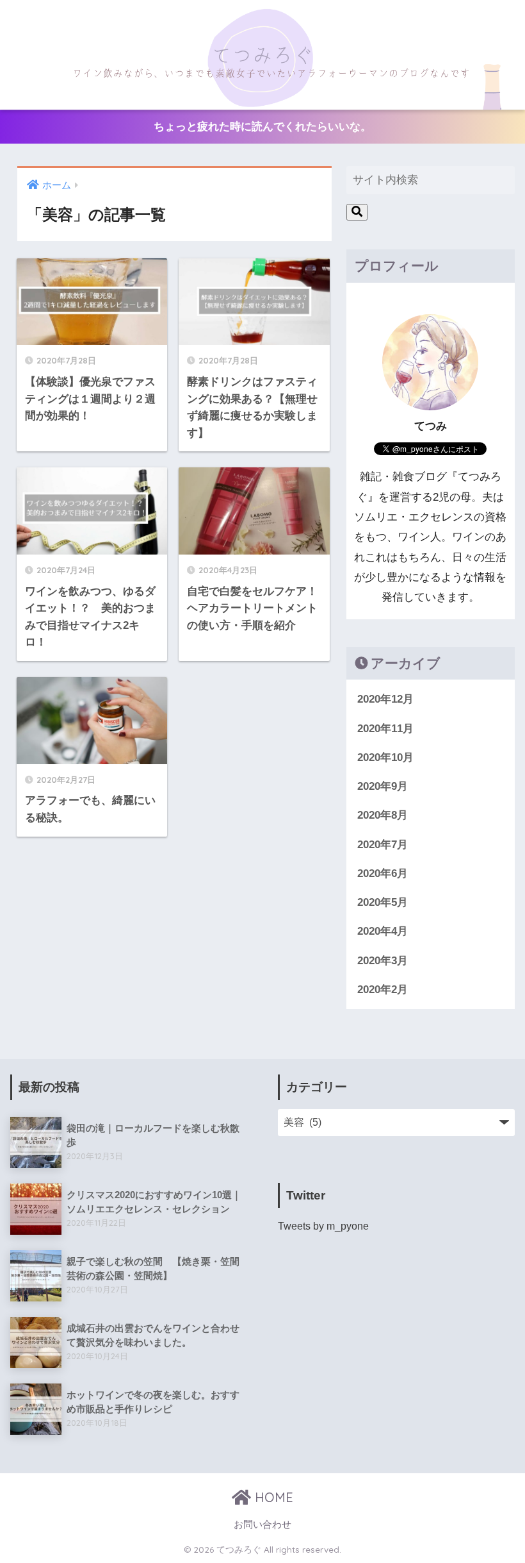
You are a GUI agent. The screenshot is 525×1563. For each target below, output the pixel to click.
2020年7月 (382, 845)
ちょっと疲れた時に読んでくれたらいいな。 (262, 126)
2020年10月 (385, 757)
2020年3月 (382, 961)
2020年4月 (382, 931)
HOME (272, 1497)
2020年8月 (382, 815)
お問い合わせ (262, 1524)
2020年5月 (382, 902)
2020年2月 (382, 989)
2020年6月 (382, 873)
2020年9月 (382, 786)
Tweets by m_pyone (323, 1226)
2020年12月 (385, 699)
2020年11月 (385, 729)
